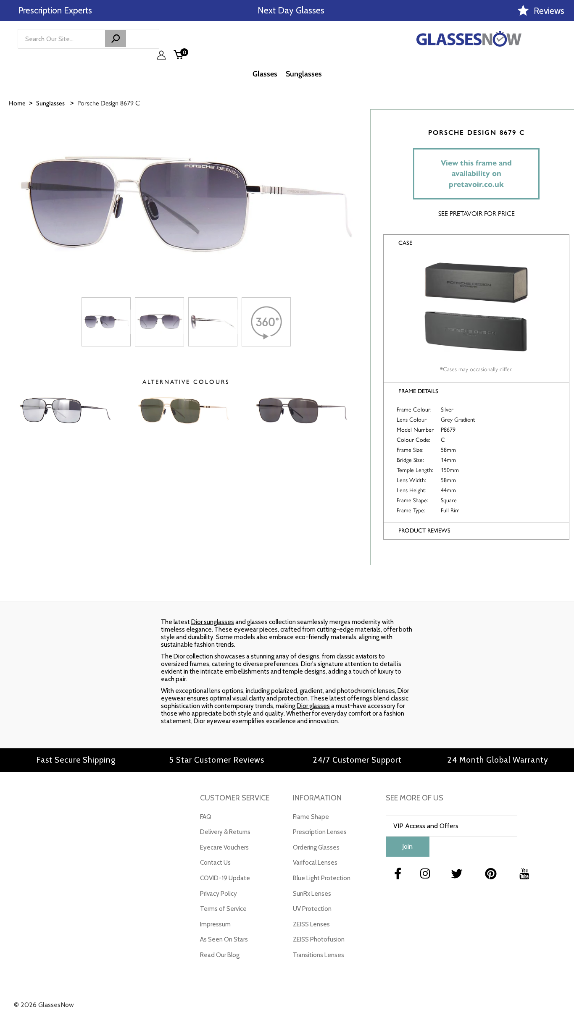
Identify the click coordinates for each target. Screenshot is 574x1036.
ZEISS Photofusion (319, 939)
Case (405, 243)
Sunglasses (50, 103)
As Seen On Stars (224, 939)
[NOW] (115, 38)
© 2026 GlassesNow (44, 1005)
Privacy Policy (218, 893)
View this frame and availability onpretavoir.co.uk (476, 173)
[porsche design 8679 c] (106, 321)
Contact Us (215, 862)
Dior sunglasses (212, 622)
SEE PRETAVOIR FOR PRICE (476, 213)
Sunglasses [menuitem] (304, 74)
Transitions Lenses (318, 955)
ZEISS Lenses (311, 924)
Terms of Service (223, 909)
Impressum (215, 924)
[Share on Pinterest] (563, 187)
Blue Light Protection (321, 878)
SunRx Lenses (312, 893)
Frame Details (418, 391)
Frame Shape (311, 817)
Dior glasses (313, 706)
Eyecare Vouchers (224, 847)
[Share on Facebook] (563, 145)
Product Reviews (424, 530)
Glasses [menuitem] (265, 74)
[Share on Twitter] (563, 166)
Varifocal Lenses (315, 862)
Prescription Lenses (320, 832)
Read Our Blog (220, 955)
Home (17, 103)
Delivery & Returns (225, 832)
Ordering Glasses (316, 847)
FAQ (205, 817)
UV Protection (312, 909)
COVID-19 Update (225, 878)
